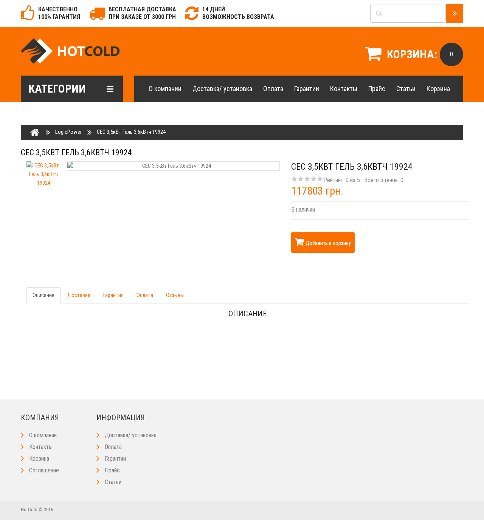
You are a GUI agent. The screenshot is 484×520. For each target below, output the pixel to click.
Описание (43, 295)
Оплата (273, 89)
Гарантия (113, 295)
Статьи (406, 89)
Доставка (78, 295)
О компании (165, 89)
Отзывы (175, 295)
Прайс (376, 89)
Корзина (438, 89)
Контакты (343, 89)
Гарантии (306, 89)
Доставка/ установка (222, 89)
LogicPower (68, 131)
